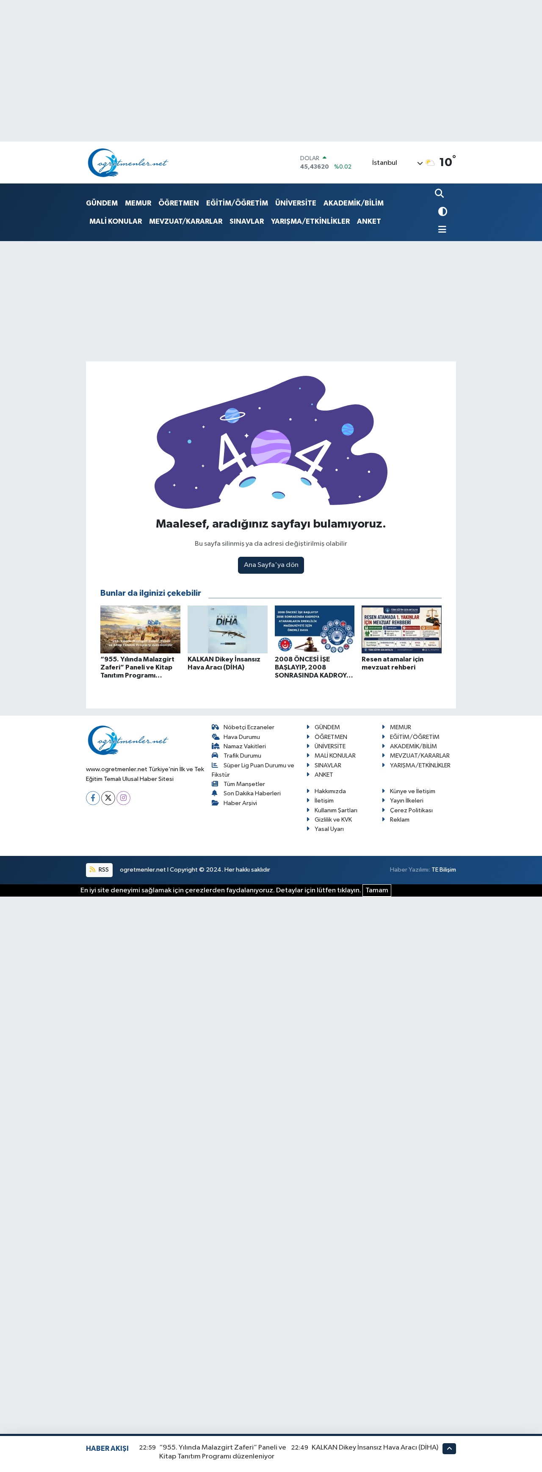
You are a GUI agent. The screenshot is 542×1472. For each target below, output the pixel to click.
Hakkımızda (330, 791)
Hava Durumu (242, 737)
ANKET (369, 221)
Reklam (399, 820)
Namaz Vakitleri (245, 746)
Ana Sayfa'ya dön (271, 565)
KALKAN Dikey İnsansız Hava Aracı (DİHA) (375, 1447)
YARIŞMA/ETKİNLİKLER (310, 221)
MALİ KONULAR (115, 221)
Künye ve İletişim (412, 791)
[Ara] (440, 194)
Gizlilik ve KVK (333, 820)
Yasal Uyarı (329, 829)
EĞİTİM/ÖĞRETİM (237, 203)
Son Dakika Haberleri (252, 793)
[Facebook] (93, 798)
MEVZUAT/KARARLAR (185, 221)
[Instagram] (123, 798)
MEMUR (138, 203)
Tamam (376, 890)
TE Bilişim (443, 870)
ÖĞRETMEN (178, 203)
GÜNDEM (102, 203)
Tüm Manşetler (244, 784)
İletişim (324, 800)
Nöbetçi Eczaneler (249, 727)
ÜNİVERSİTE (295, 203)
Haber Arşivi (240, 803)
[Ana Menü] (441, 230)
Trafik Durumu (242, 756)
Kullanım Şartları (336, 810)
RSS (103, 870)
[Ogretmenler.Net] (128, 162)
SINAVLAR (247, 221)
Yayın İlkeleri (406, 800)
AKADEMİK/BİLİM (354, 203)
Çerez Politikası (411, 810)
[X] (108, 798)
